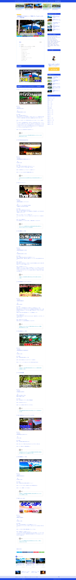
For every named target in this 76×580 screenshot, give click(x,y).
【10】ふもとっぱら (23, 60)
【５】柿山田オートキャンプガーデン (25, 53)
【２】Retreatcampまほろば (24, 49)
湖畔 (49, 45)
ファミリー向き (50, 39)
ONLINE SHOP (52, 1)
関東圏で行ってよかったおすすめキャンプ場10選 (28, 46)
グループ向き (50, 38)
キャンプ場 (46, 1)
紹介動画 (22, 44)
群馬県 (55, 45)
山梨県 (49, 42)
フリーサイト (55, 39)
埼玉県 (53, 41)
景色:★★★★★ (56, 42)
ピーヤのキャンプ (19, 1)
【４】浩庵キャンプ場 (23, 52)
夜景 (56, 41)
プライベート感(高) (50, 40)
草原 (58, 45)
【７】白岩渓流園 (23, 56)
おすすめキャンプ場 (34, 1)
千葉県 (49, 41)
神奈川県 (52, 45)
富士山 (59, 41)
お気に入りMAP (41, 1)
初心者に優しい (56, 40)
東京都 (49, 44)
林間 (52, 44)
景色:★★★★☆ (50, 43)
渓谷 (58, 44)
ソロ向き (54, 38)
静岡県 (49, 46)
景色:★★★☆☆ (55, 43)
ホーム (28, 1)
